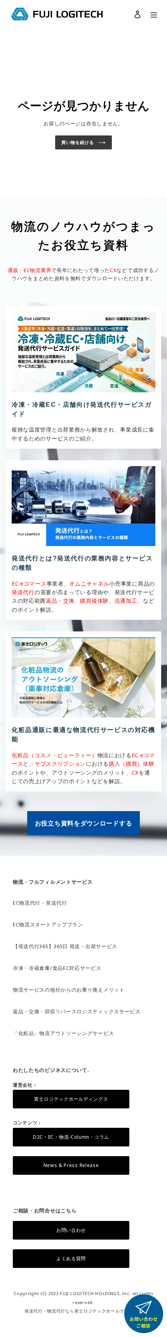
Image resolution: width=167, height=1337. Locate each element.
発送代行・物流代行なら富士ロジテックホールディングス (83, 1311)
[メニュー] (154, 14)
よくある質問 (71, 1258)
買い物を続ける (77, 142)
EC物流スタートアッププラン (48, 924)
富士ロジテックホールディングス (71, 1099)
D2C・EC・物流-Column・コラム (71, 1137)
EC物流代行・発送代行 (40, 902)
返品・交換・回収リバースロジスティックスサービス (77, 1011)
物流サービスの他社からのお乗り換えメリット (69, 989)
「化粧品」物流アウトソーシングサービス (63, 1033)
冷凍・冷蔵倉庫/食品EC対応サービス (57, 967)
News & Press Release (71, 1165)
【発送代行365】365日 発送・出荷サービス (65, 946)
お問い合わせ (71, 1230)
